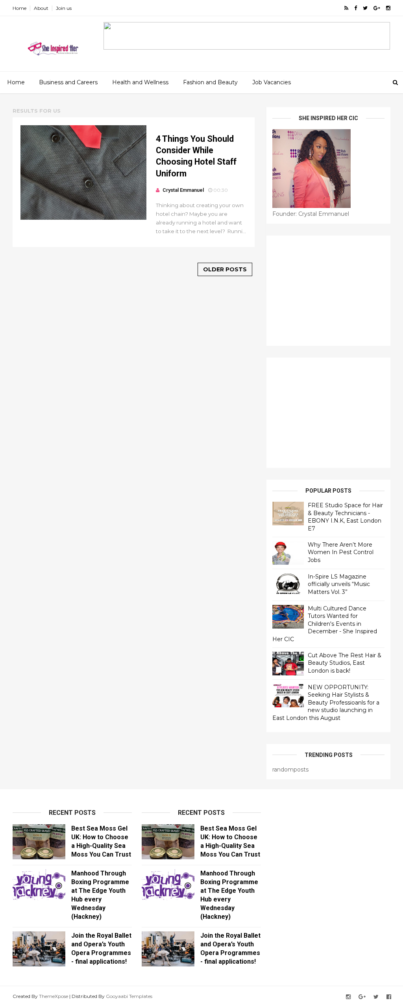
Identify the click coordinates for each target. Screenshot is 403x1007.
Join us (64, 8)
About (41, 8)
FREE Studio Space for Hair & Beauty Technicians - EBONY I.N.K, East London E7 (345, 517)
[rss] (346, 8)
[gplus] (376, 8)
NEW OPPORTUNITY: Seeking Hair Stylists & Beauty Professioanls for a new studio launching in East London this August (325, 702)
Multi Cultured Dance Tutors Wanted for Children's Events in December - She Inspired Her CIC (324, 624)
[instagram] (388, 8)
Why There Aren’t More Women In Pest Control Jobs (340, 552)
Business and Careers (68, 82)
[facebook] (355, 8)
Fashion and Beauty (210, 82)
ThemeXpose (53, 996)
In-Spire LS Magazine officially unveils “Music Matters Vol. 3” (339, 584)
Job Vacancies (271, 82)
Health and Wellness (140, 82)
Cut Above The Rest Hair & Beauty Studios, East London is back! (344, 663)
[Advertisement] (328, 290)
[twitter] (365, 8)
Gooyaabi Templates (129, 996)
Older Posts (225, 269)
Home (19, 8)
